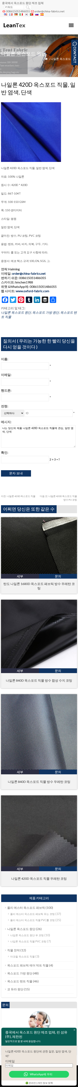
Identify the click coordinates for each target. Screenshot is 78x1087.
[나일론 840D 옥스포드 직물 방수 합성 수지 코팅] (39, 667)
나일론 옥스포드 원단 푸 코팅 (27, 935)
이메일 (10, 1061)
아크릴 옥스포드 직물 (22, 956)
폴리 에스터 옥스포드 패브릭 (26, 907)
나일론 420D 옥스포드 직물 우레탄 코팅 (39, 878)
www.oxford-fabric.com (32, 291)
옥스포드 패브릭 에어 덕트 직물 (28, 965)
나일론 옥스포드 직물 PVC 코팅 (28, 941)
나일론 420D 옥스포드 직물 (18, 496)
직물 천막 (13, 950)
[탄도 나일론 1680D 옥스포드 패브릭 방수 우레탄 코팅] (39, 572)
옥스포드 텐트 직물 (19, 981)
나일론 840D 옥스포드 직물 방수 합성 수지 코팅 (39, 680)
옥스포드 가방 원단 (45, 312)
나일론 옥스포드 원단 (64, 58)
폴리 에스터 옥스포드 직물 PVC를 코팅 (32, 920)
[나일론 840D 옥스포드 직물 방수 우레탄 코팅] (39, 768)
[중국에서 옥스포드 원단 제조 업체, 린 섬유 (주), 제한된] (14, 29)
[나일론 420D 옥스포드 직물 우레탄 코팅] (39, 865)
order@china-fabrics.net (49, 11)
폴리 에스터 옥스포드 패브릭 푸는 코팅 (32, 914)
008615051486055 (18, 11)
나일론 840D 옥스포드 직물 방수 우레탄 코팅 (39, 781)
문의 (58, 576)
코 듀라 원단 (15, 989)
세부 (20, 576)
